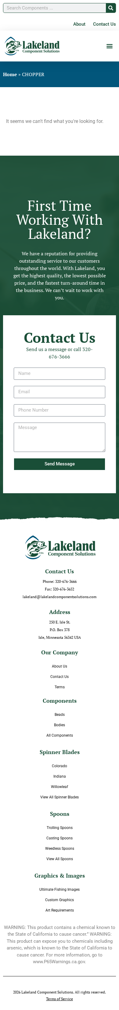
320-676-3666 (66, 581)
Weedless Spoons (59, 848)
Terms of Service (59, 999)
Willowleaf (59, 787)
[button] (109, 46)
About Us (59, 666)
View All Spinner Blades (59, 797)
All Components (59, 735)
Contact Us (59, 677)
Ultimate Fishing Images (59, 889)
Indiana (59, 776)
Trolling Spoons (60, 828)
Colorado (59, 766)
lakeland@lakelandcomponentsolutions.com (59, 596)
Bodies (59, 725)
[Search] (111, 8)
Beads (60, 714)
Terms (60, 687)
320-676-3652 (63, 589)
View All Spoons (59, 859)
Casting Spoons (59, 838)
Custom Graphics (59, 900)
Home (10, 74)
